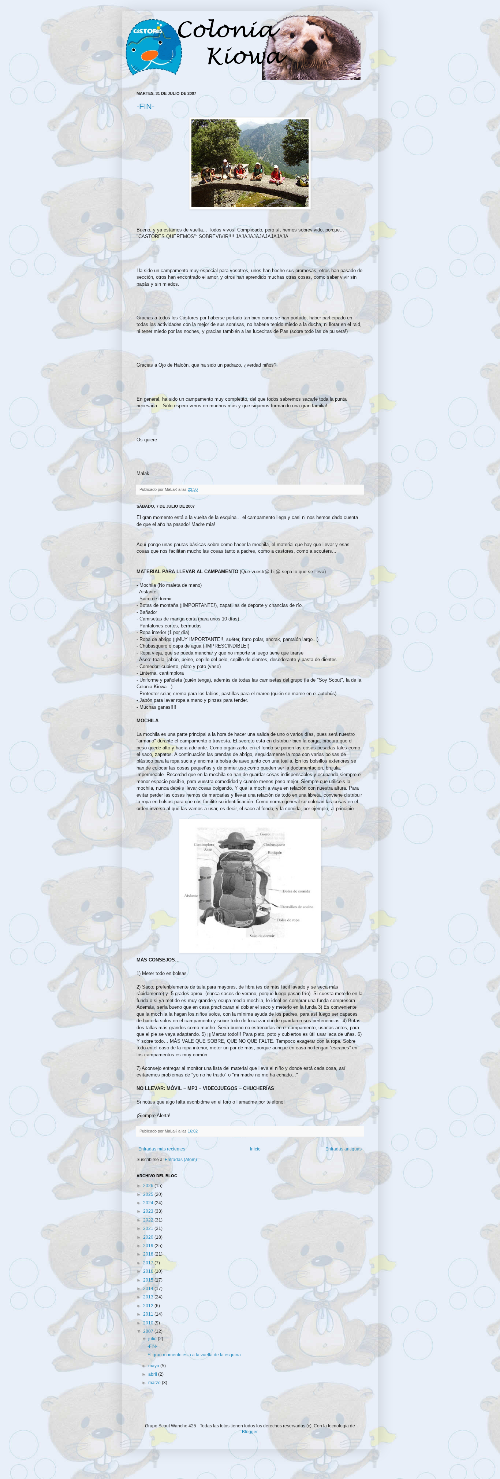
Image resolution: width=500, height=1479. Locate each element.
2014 (148, 1288)
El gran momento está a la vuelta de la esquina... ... (198, 1354)
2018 (148, 1254)
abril (153, 1374)
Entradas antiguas (343, 1149)
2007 (148, 1331)
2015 (148, 1280)
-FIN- (145, 106)
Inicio (255, 1149)
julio (153, 1338)
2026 (148, 1185)
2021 (148, 1228)
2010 (148, 1323)
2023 (148, 1211)
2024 (148, 1202)
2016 (148, 1271)
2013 (148, 1297)
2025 (148, 1194)
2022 (148, 1220)
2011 (148, 1314)
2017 (148, 1262)
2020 (148, 1237)
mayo (154, 1365)
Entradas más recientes (161, 1149)
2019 (148, 1245)
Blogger (249, 1431)
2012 (148, 1305)
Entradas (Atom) (181, 1159)
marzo (155, 1382)
